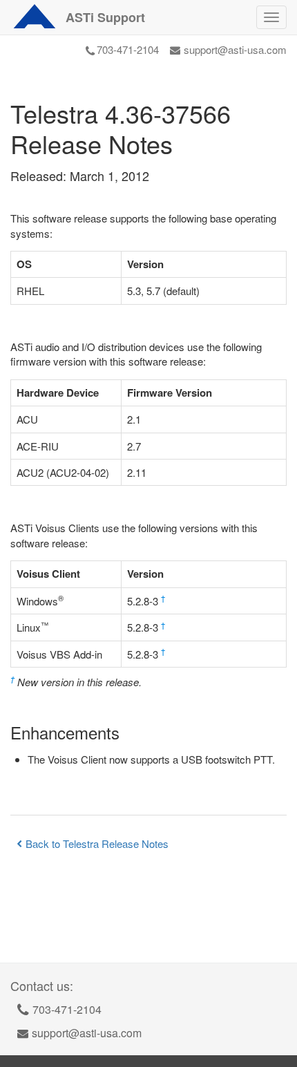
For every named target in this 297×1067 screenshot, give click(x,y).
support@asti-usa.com (235, 49)
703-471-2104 (128, 49)
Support (105, 17)
